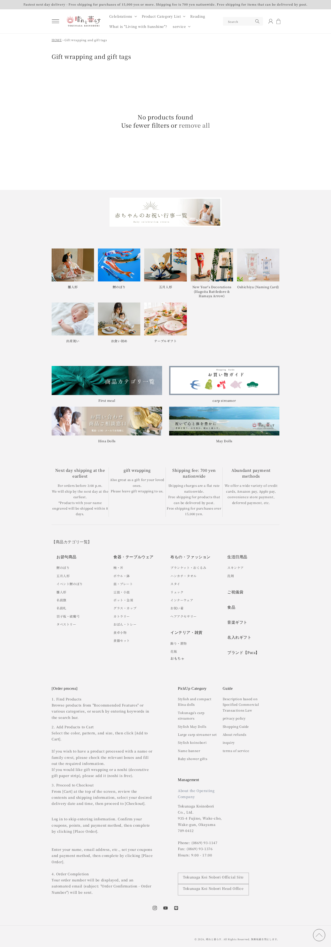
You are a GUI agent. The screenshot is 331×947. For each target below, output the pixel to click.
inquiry (229, 742)
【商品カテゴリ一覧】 (72, 542)
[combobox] (243, 21)
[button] (55, 21)
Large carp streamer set (197, 734)
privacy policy (234, 718)
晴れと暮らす (213, 939)
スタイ (175, 584)
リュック (176, 592)
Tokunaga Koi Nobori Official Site (213, 877)
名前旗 (61, 600)
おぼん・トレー (124, 624)
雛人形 (61, 592)
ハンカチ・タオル (183, 576)
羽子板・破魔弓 (67, 616)
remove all (194, 125)
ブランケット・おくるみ (188, 567)
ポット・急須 (123, 600)
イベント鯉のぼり (69, 584)
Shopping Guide (236, 726)
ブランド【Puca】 (243, 653)
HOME (57, 40)
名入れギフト (239, 637)
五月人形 (63, 576)
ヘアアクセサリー (183, 616)
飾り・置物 (178, 643)
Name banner (189, 750)
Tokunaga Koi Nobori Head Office (213, 888)
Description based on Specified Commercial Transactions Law (241, 705)
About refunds (234, 734)
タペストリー (66, 624)
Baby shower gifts (192, 758)
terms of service (236, 750)
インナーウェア (181, 600)
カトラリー (121, 616)
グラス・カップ (124, 608)
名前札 (61, 608)
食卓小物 (119, 632)
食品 (231, 607)
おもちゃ (177, 658)
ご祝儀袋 (235, 592)
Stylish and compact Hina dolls (194, 702)
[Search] (257, 21)
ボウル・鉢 (121, 576)
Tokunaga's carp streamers (191, 715)
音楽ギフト (237, 622)
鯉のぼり (63, 567)
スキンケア (235, 567)
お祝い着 (176, 608)
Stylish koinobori (192, 742)
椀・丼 (118, 567)
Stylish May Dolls (192, 726)
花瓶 (173, 651)
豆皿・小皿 (121, 592)
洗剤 (230, 576)
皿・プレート (123, 584)
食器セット (121, 640)
